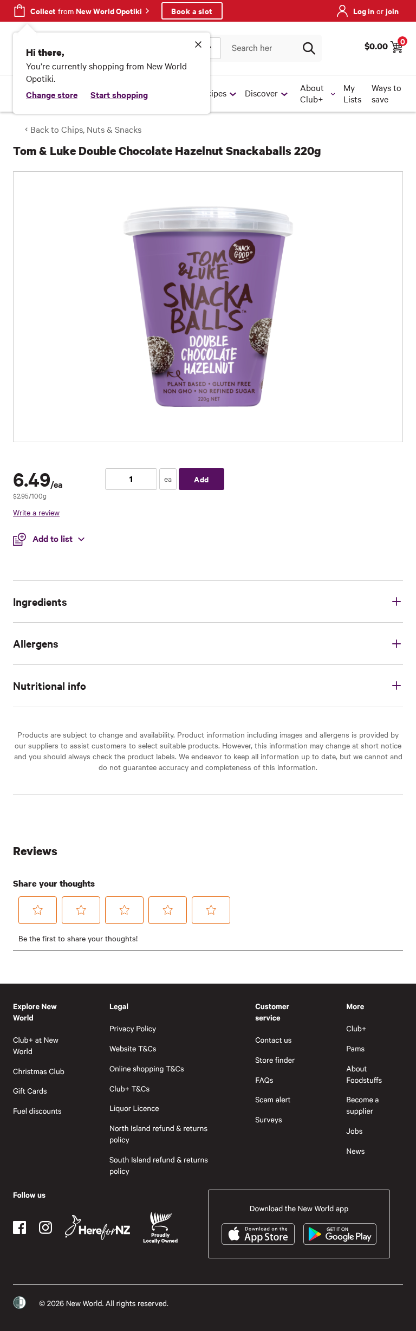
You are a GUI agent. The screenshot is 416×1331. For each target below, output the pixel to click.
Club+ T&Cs (129, 1088)
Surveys (268, 1119)
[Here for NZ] (97, 1227)
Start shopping (119, 94)
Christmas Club (38, 1071)
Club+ (356, 1028)
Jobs (354, 1131)
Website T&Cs (133, 1048)
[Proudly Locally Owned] (160, 1228)
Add (201, 478)
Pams (355, 1048)
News (355, 1151)
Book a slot (192, 10)
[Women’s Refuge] (19, 1302)
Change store (51, 94)
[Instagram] (45, 1227)
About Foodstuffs (364, 1074)
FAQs (264, 1080)
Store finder (275, 1060)
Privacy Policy (132, 1028)
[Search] (309, 48)
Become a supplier (362, 1105)
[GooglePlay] (339, 1234)
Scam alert (273, 1099)
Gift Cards (30, 1091)
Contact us (273, 1040)
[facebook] (19, 1227)
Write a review (36, 512)
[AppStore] (258, 1234)
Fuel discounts (37, 1111)
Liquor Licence (134, 1108)
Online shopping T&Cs (146, 1068)
